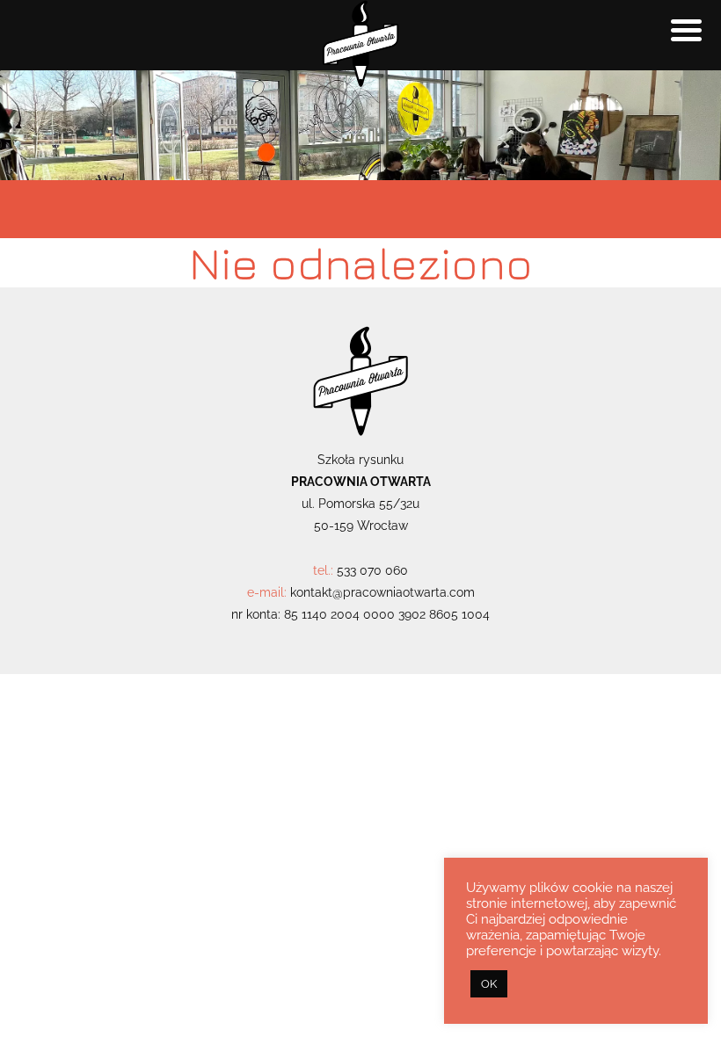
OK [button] (489, 983)
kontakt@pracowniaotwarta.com (382, 592)
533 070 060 (372, 570)
